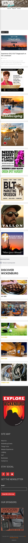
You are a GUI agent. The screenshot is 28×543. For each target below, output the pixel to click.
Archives (19, 8)
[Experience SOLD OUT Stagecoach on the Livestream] (14, 50)
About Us (9, 8)
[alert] (14, 263)
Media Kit (14, 8)
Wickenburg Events (6, 443)
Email (3, 485)
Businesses (4, 458)
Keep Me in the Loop (8, 494)
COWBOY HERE (5, 382)
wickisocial (4, 58)
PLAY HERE (4, 337)
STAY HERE (4, 358)
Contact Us (4, 461)
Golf (2, 455)
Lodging (3, 452)
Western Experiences (7, 449)
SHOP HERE (4, 318)
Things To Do (5, 446)
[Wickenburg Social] (8, 7)
